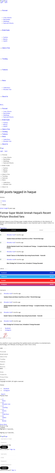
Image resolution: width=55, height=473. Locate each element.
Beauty (5, 170)
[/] (0, 149)
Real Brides (6, 159)
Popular (13, 230)
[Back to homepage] (3, 436)
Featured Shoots (8, 163)
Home (4, 201)
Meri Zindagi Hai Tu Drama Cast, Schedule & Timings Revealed (25, 263)
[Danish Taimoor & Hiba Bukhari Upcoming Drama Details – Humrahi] (3, 253)
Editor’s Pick (6, 174)
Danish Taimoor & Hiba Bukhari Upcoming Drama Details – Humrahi (26, 256)
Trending (5, 176)
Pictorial (4, 155)
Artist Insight (4, 208)
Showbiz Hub (7, 184)
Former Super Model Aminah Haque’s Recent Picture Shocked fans (25, 215)
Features (5, 178)
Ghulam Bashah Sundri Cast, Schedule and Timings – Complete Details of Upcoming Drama (31, 247)
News (4, 180)
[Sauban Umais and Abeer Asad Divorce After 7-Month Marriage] (3, 237)
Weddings (6, 161)
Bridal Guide (6, 165)
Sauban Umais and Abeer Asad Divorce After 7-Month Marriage (25, 239)
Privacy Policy (4, 377)
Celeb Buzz (6, 182)
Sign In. (14, 470)
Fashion (5, 168)
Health (5, 171)
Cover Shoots (7, 157)
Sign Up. (12, 449)
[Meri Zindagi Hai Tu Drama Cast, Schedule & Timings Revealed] (3, 261)
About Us (5, 187)
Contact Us (3, 375)
